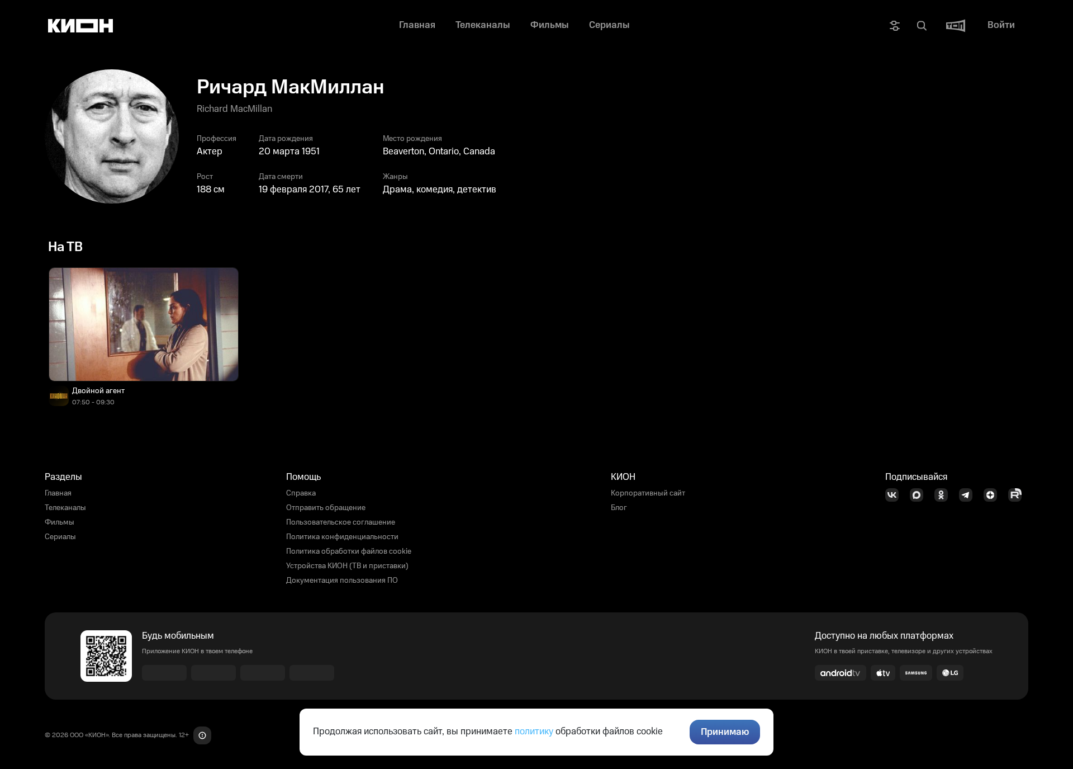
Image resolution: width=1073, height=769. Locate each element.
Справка (301, 493)
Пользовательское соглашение (340, 522)
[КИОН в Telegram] (969, 495)
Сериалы (60, 537)
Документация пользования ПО (342, 580)
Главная (58, 493)
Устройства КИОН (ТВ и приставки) (347, 566)
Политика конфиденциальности (342, 537)
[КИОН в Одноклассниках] (944, 495)
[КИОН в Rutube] (1018, 495)
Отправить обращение (325, 508)
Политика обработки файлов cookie (348, 551)
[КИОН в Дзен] (994, 495)
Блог (619, 508)
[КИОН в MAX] (920, 495)
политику (534, 731)
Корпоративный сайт (648, 493)
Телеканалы (65, 508)
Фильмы (59, 522)
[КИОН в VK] (895, 495)
